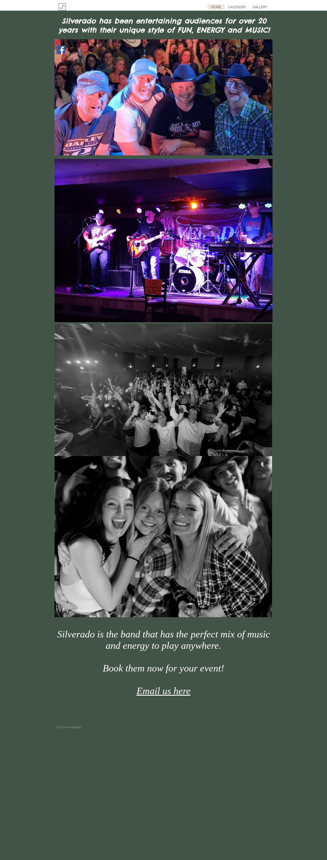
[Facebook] (61, 49)
